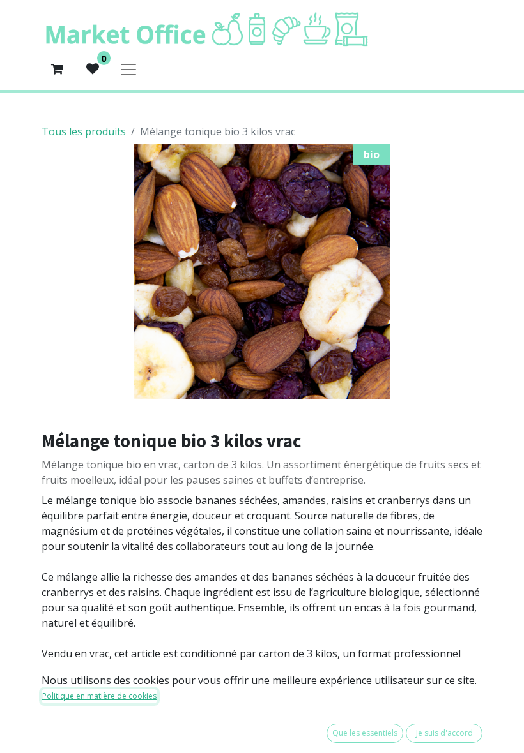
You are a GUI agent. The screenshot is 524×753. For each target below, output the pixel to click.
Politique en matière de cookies (99, 695)
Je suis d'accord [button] (444, 732)
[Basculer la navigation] (128, 69)
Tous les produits (84, 131)
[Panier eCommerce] (57, 69)
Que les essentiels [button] (364, 732)
